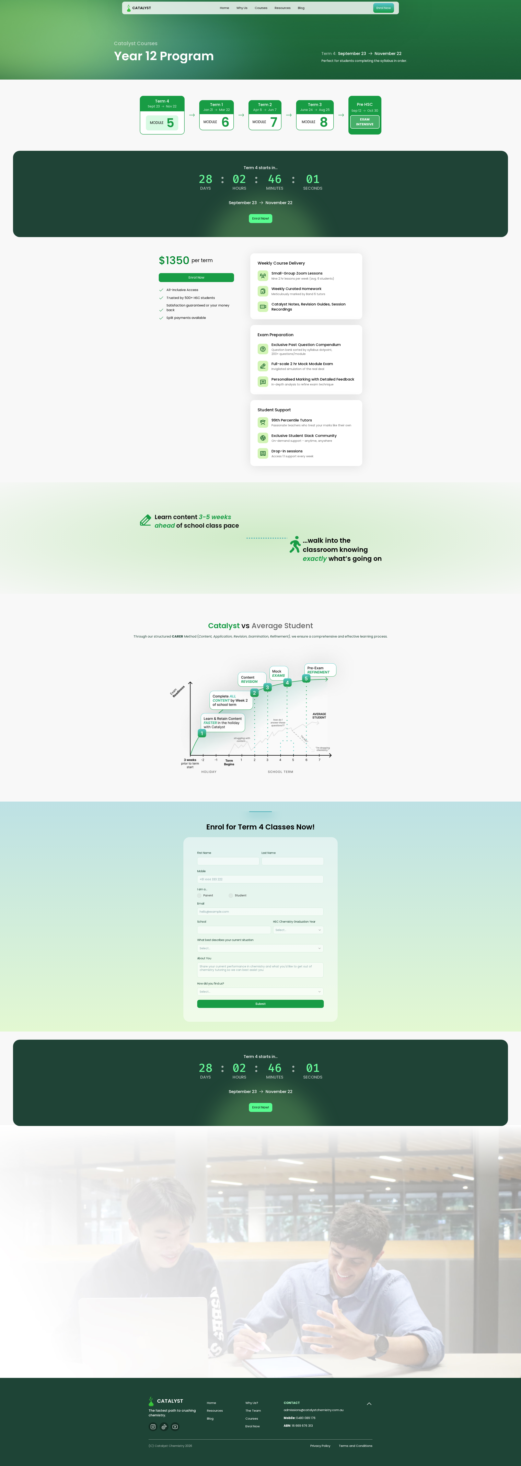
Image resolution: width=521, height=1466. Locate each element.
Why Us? (251, 1403)
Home (211, 1403)
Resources (215, 1410)
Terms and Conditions (355, 1446)
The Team (253, 1410)
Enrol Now (252, 1426)
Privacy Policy (320, 1446)
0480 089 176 (299, 1418)
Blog (210, 1418)
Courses (251, 1418)
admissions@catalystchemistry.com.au (314, 1410)
